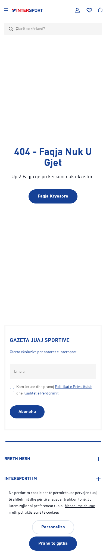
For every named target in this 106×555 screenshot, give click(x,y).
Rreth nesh (17, 459)
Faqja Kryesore (53, 196)
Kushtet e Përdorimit (41, 393)
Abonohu (27, 412)
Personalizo (53, 527)
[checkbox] (12, 390)
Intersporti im (20, 479)
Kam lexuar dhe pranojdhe (54, 390)
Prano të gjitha (53, 543)
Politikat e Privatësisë (73, 387)
